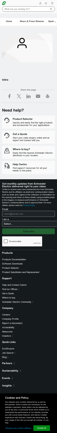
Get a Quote (8, 293)
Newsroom (7, 331)
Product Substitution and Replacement (20, 272)
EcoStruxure (8, 348)
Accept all (41, 428)
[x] (19, 96)
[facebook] (9, 96)
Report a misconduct (12, 323)
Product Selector (10, 268)
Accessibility (8, 327)
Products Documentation (14, 259)
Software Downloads (12, 263)
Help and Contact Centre (14, 285)
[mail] (38, 96)
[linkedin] (28, 96)
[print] (47, 96)
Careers (6, 314)
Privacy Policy (29, 205)
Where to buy (8, 297)
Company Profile (10, 319)
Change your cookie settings (18, 428)
